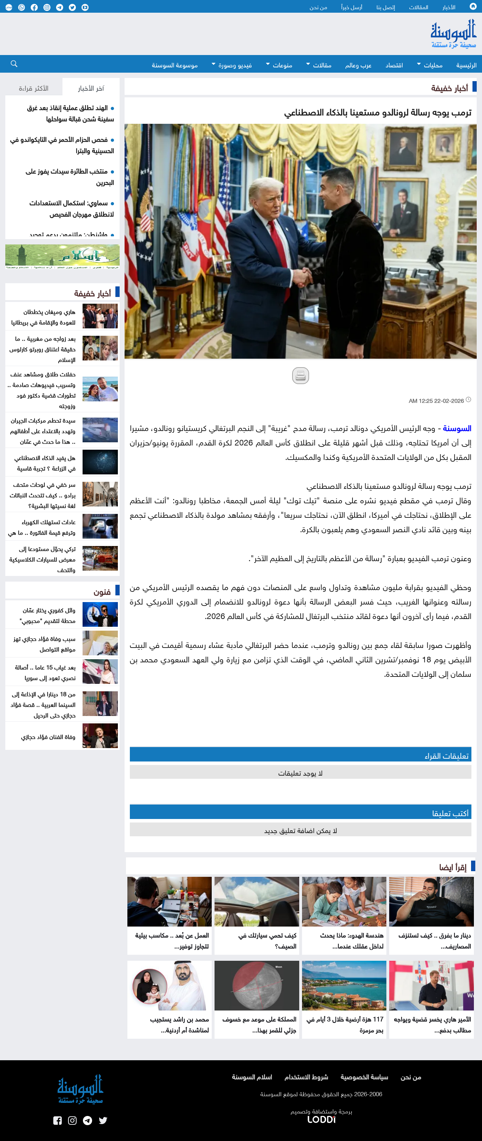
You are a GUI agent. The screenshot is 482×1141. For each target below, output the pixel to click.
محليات (433, 64)
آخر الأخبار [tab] (91, 87)
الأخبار (449, 6)
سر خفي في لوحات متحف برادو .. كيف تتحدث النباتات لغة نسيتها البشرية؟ (43, 494)
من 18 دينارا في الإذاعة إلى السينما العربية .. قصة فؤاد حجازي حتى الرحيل (43, 704)
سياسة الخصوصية (364, 1075)
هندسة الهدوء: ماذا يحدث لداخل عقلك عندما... (352, 940)
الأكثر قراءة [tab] (33, 87)
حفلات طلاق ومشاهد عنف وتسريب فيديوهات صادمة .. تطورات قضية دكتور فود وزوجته (41, 389)
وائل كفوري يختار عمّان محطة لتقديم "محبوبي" (47, 614)
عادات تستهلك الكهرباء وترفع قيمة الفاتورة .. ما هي (42, 526)
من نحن (318, 6)
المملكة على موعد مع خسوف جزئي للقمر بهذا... (259, 1023)
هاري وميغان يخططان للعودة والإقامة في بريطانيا (43, 316)
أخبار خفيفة (450, 86)
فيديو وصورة (235, 64)
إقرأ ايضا (452, 865)
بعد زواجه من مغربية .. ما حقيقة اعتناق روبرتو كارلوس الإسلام (43, 348)
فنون (102, 590)
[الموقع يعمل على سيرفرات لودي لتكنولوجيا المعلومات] (321, 1118)
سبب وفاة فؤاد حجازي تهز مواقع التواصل (44, 643)
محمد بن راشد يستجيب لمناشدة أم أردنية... (179, 1023)
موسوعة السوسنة (175, 64)
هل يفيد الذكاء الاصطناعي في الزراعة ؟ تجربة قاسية (45, 462)
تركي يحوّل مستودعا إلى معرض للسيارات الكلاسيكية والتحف (43, 558)
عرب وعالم (358, 64)
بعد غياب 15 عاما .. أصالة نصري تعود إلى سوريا (45, 671)
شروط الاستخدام (306, 1075)
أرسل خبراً (351, 6)
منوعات (282, 64)
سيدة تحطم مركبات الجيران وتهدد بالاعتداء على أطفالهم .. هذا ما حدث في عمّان (43, 430)
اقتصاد (394, 64)
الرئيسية (467, 64)
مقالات (322, 64)
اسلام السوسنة (252, 1075)
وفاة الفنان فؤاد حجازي (48, 735)
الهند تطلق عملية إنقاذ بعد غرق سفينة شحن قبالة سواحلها (70, 112)
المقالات (418, 6)
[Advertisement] (202, 34)
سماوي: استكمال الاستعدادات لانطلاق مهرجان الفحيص (72, 207)
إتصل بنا (385, 6)
